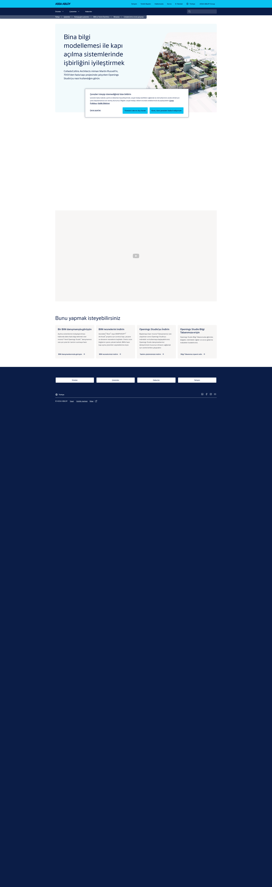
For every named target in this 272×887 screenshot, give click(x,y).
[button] (63, 11)
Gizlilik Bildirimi (104, 103)
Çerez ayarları (95, 110)
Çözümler (73, 11)
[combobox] (202, 11)
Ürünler (58, 11)
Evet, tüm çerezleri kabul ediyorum (167, 110)
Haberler (88, 11)
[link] (134, 4)
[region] (137, 103)
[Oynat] (136, 255)
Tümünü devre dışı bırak (135, 110)
